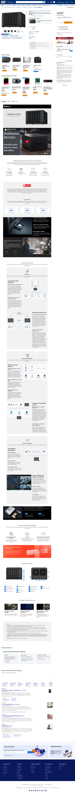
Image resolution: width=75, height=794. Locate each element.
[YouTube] (39, 790)
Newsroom (32, 770)
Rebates (46, 775)
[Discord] (43, 790)
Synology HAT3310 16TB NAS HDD (37, 87)
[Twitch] (41, 790)
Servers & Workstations (17, 7)
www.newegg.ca (53, 787)
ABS (59, 767)
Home (3, 7)
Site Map (46, 773)
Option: (32, 36)
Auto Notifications (19, 778)
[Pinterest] (37, 790)
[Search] (43, 2)
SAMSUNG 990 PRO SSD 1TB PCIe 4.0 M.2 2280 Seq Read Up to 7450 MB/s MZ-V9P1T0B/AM (48, 88)
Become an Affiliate (48, 770)
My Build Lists (19, 773)
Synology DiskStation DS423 (37, 66)
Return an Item (5, 769)
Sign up (30, 752)
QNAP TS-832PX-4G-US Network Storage (16, 66)
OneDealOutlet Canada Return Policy (27, 660)
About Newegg (33, 766)
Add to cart (68, 22)
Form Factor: (32, 26)
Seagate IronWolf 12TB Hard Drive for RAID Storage (6, 88)
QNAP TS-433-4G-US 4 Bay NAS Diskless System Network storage (27, 66)
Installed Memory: (34, 31)
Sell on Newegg (47, 766)
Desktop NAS (25, 7)
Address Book (19, 770)
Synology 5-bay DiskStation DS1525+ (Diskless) (44, 20)
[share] (26, 11)
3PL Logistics (47, 769)
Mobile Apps (47, 778)
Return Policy (5, 770)
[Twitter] (31, 790)
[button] (11, 2)
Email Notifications (19, 775)
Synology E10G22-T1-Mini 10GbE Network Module (16, 87)
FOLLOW (71, 50)
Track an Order (5, 767)
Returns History (19, 769)
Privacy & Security (5, 772)
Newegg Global (61, 766)
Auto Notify (36, 71)
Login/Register (19, 766)
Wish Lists (18, 772)
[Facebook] (29, 790)
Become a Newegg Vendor (49, 772)
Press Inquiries (33, 767)
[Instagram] (33, 790)
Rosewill (60, 769)
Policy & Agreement (35, 785)
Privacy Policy (40, 785)
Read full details (7, 660)
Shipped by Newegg (48, 767)
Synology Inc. (30, 7)
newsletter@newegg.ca (48, 784)
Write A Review (65, 85)
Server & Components (8, 7)
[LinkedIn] (35, 790)
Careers (32, 769)
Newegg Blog (33, 772)
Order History (19, 767)
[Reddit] (26, 13)
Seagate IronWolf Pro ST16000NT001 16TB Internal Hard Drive (26, 88)
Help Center (4, 766)
